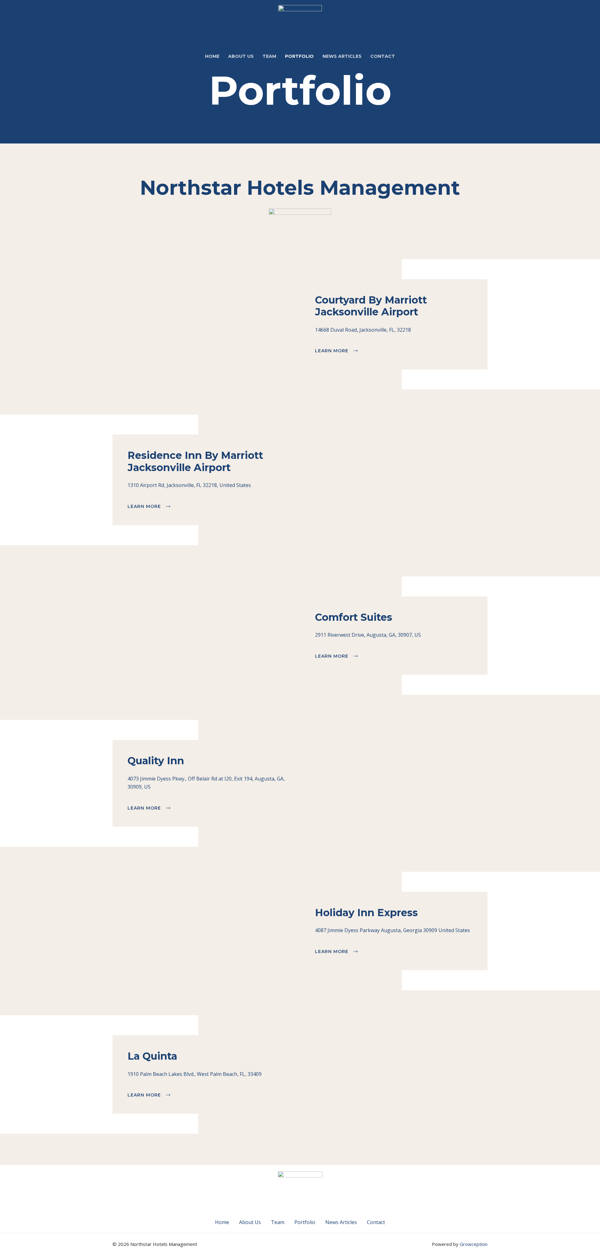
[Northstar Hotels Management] (300, 22)
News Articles (341, 1222)
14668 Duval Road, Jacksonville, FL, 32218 (363, 329)
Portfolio (304, 1222)
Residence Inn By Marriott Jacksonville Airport (195, 461)
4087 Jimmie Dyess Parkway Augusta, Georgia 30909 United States (392, 930)
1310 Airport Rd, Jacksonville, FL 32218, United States (189, 485)
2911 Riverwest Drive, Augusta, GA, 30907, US (368, 634)
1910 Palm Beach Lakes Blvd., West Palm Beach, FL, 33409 (195, 1074)
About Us (250, 1222)
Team (277, 1222)
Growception (474, 1244)
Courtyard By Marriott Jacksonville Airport (371, 306)
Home (222, 1222)
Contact (376, 1222)
